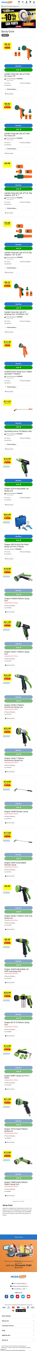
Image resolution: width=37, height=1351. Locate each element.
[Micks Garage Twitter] (24, 1297)
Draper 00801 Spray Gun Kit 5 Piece (16, 1077)
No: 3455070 (7, 1085)
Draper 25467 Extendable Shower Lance (15, 864)
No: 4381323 (7, 323)
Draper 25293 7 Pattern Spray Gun (16, 653)
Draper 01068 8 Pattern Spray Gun (16, 599)
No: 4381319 (7, 204)
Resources (5, 1321)
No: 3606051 (7, 1191)
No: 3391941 (7, 872)
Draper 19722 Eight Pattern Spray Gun (16, 1130)
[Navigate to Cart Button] (30, 2)
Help (3, 1330)
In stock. (8, 83)
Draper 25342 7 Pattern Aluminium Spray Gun (14, 759)
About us (5, 1340)
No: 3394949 (7, 1031)
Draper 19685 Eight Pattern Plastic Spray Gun (16, 1183)
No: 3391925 (7, 714)
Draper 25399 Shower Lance (16, 811)
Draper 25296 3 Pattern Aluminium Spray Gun (14, 706)
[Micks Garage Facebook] (7, 1297)
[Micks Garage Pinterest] (18, 1297)
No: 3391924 (7, 661)
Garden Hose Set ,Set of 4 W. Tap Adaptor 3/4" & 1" (18, 194)
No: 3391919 (7, 500)
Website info (6, 1335)
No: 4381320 (7, 264)
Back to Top (18, 1237)
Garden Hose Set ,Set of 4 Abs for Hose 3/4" (17, 134)
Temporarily (11, 602)
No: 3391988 (7, 925)
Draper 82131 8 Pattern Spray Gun (16, 1023)
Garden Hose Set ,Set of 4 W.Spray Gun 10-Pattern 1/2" (16, 313)
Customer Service (8, 1325)
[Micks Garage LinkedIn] (13, 1297)
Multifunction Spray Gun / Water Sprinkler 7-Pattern (18, 373)
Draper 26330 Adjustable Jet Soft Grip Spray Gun (16, 970)
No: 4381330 (7, 440)
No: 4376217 (7, 554)
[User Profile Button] (26, 2)
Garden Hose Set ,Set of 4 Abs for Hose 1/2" (17, 75)
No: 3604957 (7, 1138)
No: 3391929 (7, 818)
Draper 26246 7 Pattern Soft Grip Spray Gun (18, 917)
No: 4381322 (7, 145)
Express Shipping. (26, 83)
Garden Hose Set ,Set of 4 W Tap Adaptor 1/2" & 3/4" (18, 254)
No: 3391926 (7, 767)
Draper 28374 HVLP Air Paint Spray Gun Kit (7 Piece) (16, 545)
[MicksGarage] (7, 2)
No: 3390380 (7, 607)
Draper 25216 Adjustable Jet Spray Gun (16, 490)
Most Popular (6, 1316)
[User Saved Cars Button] (23, 2)
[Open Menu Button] (34, 2)
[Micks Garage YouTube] (29, 1297)
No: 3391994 (7, 978)
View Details (9, 94)
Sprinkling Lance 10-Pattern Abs (18, 431)
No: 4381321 (7, 85)
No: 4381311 (7, 383)
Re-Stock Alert (10, 612)
